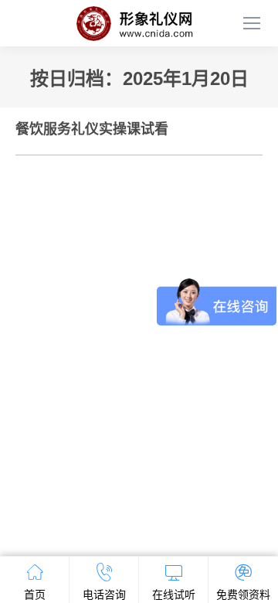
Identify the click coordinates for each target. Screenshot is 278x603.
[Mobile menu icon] (252, 23)
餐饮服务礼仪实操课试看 (91, 129)
